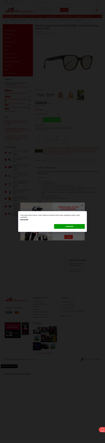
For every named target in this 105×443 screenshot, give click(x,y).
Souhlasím (69, 226)
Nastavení (24, 220)
